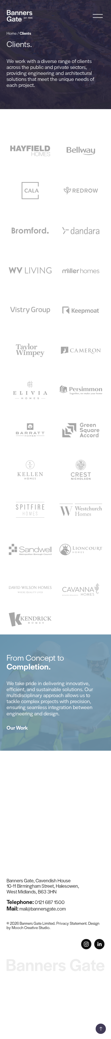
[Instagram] (86, 944)
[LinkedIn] (99, 944)
